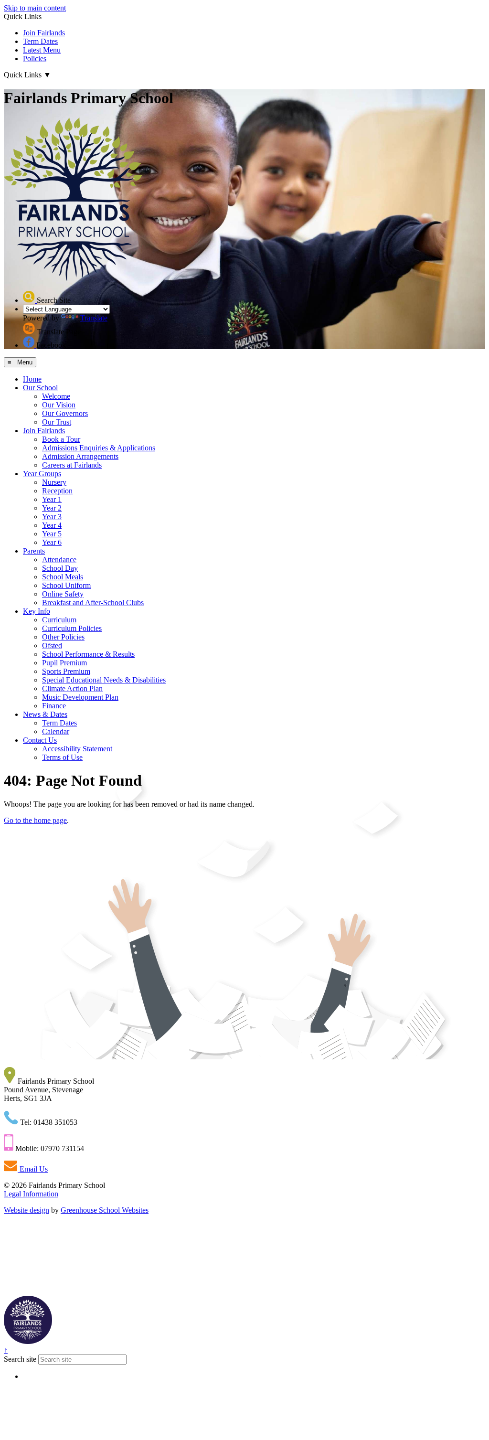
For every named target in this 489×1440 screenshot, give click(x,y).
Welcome (56, 396)
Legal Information (31, 1194)
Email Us (33, 1169)
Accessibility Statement (77, 749)
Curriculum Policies (72, 628)
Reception (57, 491)
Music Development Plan (80, 697)
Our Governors (65, 413)
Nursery (54, 482)
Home (32, 379)
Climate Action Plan (72, 688)
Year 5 (52, 534)
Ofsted (52, 645)
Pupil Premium (64, 663)
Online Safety (63, 594)
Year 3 (52, 516)
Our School (40, 388)
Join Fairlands (44, 33)
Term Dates (40, 41)
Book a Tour (61, 439)
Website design (26, 1210)
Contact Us (40, 740)
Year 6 (52, 542)
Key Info (36, 611)
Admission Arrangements (80, 456)
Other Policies (63, 637)
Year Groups (42, 473)
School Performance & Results (88, 654)
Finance (54, 706)
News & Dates (45, 714)
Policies (34, 58)
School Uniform (66, 585)
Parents (34, 551)
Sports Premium (66, 671)
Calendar (55, 731)
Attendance (59, 559)
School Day (60, 568)
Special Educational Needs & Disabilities (104, 680)
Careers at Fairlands (72, 465)
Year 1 (52, 499)
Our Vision (58, 405)
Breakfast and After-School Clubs (93, 602)
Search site (20, 1359)
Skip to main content (35, 8)
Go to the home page (35, 820)
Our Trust (56, 422)
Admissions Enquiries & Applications (98, 448)
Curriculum (59, 620)
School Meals (62, 577)
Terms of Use (62, 757)
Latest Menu (42, 50)
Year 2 (52, 508)
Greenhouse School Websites (105, 1210)
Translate (93, 318)
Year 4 (52, 525)
